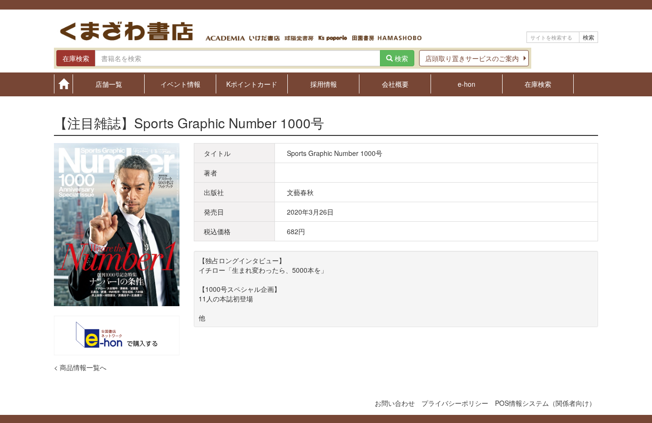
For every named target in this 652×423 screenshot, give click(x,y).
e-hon (466, 83)
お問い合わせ (395, 403)
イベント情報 (180, 83)
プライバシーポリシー (454, 403)
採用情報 (323, 83)
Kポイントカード (251, 83)
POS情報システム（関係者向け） (545, 403)
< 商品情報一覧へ (80, 367)
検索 (588, 37)
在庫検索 (538, 83)
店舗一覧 (108, 83)
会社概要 (395, 83)
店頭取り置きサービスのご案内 (472, 58)
